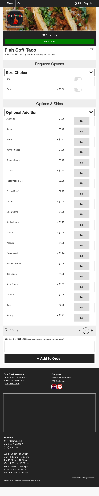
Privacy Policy (8, 481)
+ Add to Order (49, 358)
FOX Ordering (58, 381)
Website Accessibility (32, 481)
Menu (10, 3)
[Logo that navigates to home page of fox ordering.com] (59, 386)
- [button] (80, 330)
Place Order (49, 41)
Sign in (88, 3)
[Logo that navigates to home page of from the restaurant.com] (54, 386)
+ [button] (92, 330)
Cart (20, 3)
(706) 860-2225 (11, 383)
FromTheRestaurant (61, 377)
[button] (83, 79)
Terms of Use (19, 481)
